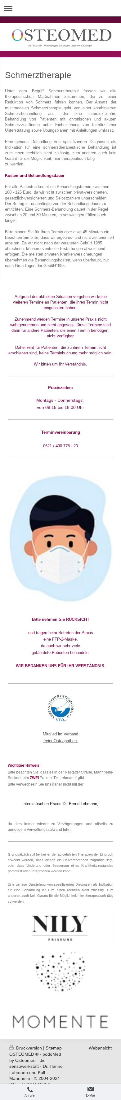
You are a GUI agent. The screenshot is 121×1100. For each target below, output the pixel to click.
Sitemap (54, 1047)
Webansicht (100, 1047)
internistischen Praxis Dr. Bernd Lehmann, (60, 803)
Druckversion (29, 1047)
